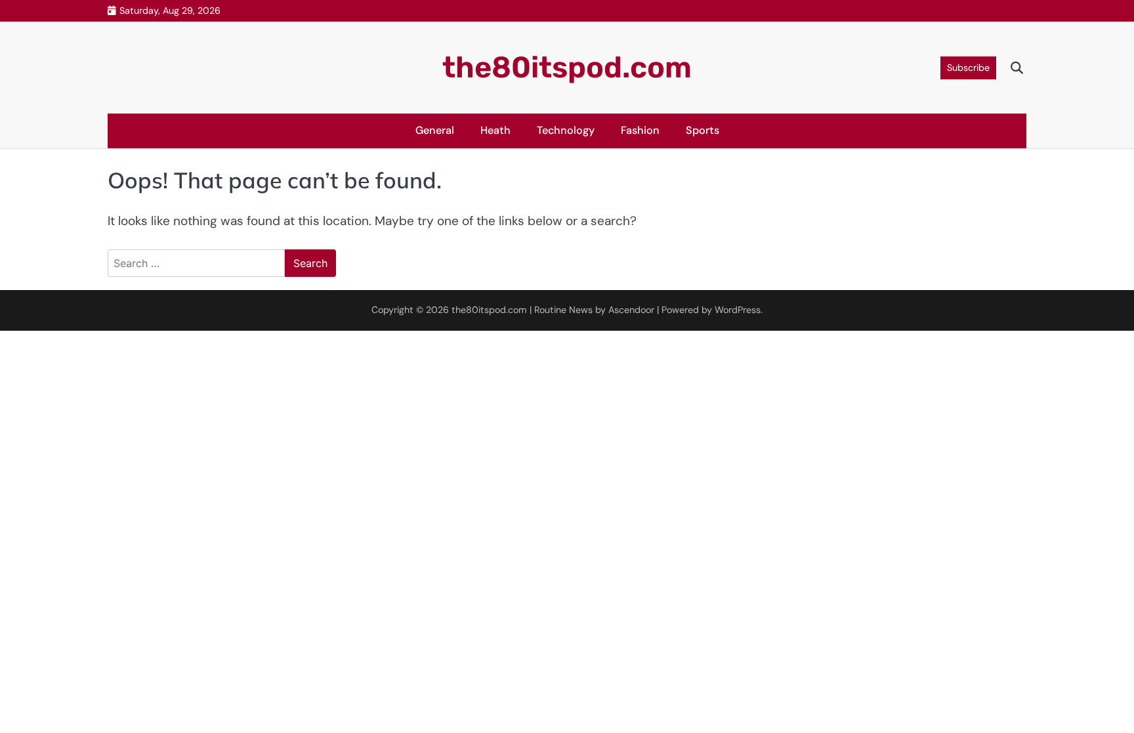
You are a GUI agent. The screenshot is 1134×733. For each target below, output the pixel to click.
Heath (495, 130)
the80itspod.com (567, 67)
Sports (702, 130)
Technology (566, 130)
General (434, 130)
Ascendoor (631, 310)
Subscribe (968, 67)
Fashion (640, 130)
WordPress (738, 310)
